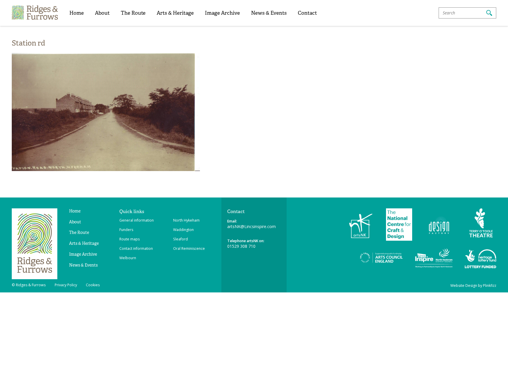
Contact (307, 12)
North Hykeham (186, 220)
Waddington (183, 229)
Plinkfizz (489, 285)
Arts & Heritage (175, 12)
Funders (126, 229)
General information (136, 220)
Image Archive (222, 12)
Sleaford (180, 239)
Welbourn (127, 257)
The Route (133, 12)
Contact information (136, 248)
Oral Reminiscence (189, 248)
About (102, 12)
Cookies (93, 284)
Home (76, 12)
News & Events (269, 12)
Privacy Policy (66, 284)
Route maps (129, 239)
